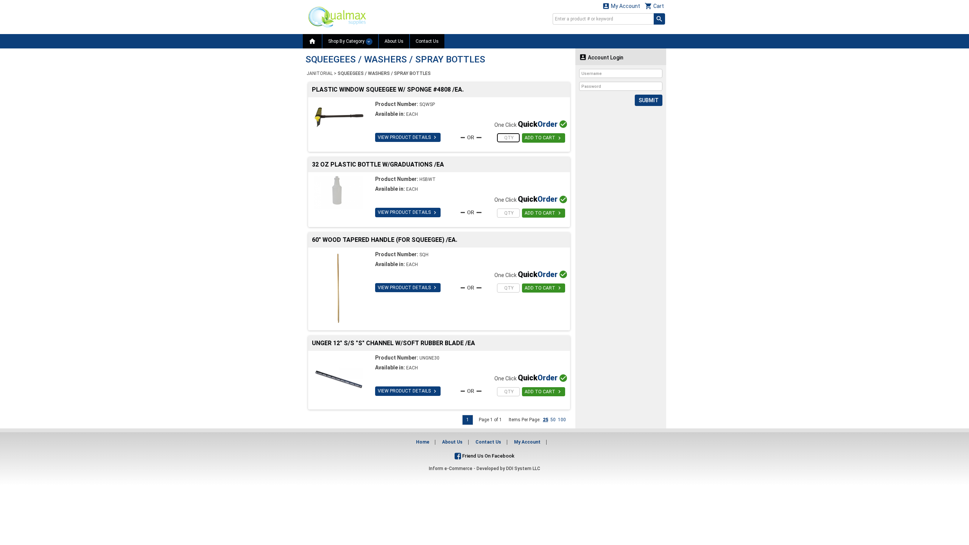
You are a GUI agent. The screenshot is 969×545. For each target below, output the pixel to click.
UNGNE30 (429, 358)
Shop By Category (347, 41)
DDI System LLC (523, 468)
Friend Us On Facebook (487, 456)
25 (545, 419)
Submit (649, 100)
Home (422, 442)
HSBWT (427, 179)
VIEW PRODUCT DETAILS (408, 137)
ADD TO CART (543, 138)
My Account (621, 5)
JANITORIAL (320, 73)
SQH (423, 254)
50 (553, 419)
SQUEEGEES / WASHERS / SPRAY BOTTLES (384, 73)
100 (562, 419)
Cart (654, 5)
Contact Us (427, 41)
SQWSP (427, 104)
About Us (394, 41)
